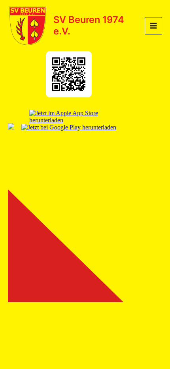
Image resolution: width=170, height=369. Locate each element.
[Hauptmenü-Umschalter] (153, 25)
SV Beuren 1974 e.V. (88, 25)
